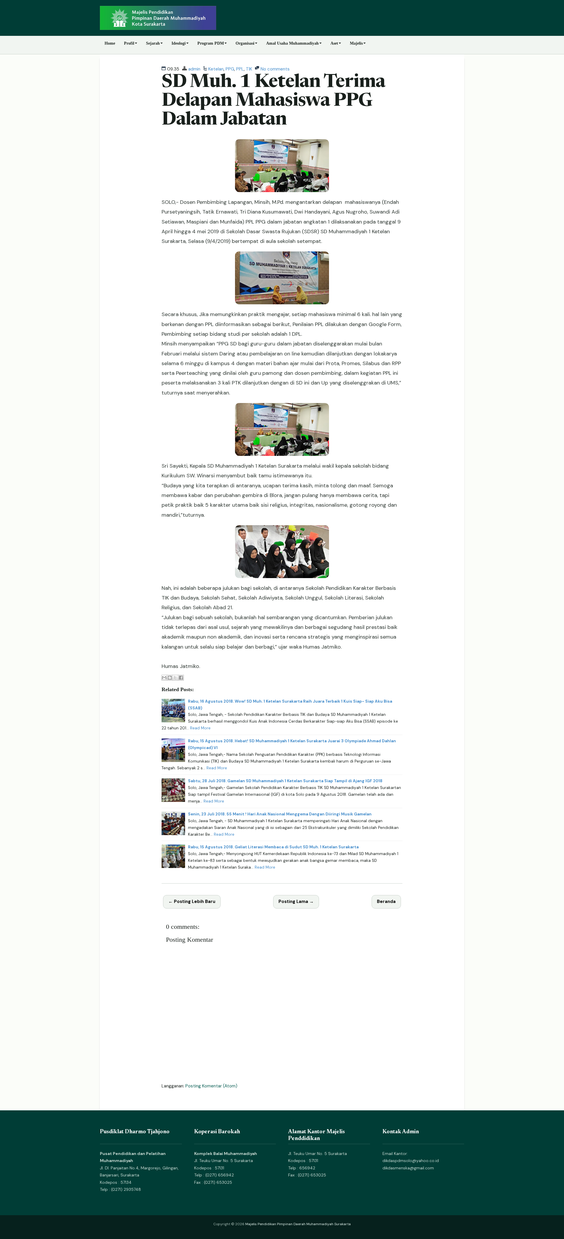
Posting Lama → (296, 901)
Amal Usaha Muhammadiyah (292, 43)
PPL (240, 69)
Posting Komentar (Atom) (211, 1086)
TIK (249, 69)
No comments (275, 69)
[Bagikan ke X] (175, 678)
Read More (200, 728)
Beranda (386, 901)
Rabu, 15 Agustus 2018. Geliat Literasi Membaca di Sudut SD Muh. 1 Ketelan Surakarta (273, 847)
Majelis (356, 43)
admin (194, 69)
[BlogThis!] (170, 678)
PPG (230, 69)
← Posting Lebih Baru (191, 901)
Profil (129, 43)
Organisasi (245, 43)
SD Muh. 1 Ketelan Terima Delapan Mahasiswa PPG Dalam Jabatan (273, 101)
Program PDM (210, 43)
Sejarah (153, 43)
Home (110, 43)
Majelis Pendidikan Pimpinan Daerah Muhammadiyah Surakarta (298, 1224)
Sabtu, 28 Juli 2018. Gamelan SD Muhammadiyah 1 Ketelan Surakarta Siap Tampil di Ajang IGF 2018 (285, 780)
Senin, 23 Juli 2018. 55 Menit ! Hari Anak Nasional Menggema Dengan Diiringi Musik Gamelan (280, 814)
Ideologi (179, 43)
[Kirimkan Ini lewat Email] (164, 678)
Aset (334, 43)
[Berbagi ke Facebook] (181, 678)
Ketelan (216, 69)
